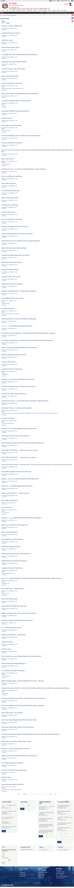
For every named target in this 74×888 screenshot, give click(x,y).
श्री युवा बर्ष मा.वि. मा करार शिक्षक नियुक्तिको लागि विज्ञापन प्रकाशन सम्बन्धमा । (19, 428)
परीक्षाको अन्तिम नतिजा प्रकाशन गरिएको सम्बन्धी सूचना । (14, 248)
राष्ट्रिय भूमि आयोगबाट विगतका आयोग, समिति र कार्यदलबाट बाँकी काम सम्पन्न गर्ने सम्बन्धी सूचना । (23, 698)
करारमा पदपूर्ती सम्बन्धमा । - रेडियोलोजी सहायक (12, 588)
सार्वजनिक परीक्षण (41, 876)
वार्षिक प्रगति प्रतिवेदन (42, 870)
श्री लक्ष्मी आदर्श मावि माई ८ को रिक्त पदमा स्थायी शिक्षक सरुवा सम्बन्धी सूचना (18, 319)
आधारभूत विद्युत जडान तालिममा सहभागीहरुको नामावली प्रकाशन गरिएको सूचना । (19, 54)
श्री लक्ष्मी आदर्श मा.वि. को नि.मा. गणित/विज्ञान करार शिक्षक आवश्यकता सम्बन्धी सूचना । (21, 241)
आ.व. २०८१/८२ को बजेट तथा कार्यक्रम (8, 817)
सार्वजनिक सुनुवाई (41, 874)
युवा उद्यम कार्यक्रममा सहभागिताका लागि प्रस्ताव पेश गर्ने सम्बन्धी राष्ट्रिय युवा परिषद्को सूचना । (23, 443)
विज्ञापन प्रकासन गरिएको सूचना (8, 183)
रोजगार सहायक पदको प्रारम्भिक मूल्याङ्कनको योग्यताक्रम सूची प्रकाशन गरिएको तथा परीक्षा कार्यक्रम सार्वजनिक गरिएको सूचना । (30, 734)
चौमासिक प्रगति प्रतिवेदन (42, 872)
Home (2, 15)
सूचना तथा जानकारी (42, 10)
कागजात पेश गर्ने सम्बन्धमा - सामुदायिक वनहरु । (12, 26)
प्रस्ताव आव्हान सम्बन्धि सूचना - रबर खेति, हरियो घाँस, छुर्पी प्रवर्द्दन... (17, 408)
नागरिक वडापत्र (22, 874)
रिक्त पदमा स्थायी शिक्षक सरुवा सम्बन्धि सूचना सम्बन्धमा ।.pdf (13, 88)
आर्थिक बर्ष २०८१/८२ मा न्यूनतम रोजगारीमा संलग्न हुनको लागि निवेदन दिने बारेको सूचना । (21, 518)
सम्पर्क (58, 10)
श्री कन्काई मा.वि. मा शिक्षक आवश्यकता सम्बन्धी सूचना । (14, 394)
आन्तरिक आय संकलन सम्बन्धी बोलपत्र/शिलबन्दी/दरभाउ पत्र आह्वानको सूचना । (19, 756)
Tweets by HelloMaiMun (43, 849)
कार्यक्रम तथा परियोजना (21, 10)
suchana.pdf (5, 693)
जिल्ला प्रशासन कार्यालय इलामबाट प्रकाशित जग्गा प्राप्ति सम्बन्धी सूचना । (18, 727)
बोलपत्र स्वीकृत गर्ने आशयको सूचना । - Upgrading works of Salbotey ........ (20, 457)
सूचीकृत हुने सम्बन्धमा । (6, 777)
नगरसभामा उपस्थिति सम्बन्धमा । (8, 212)
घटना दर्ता (21, 870)
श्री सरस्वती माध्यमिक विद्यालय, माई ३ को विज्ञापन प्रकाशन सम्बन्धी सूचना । (18, 386)
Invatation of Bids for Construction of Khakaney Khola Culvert (50, 12)
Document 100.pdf (6, 130)
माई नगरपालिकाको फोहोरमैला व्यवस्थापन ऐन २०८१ (65, 823)
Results (3, 863)
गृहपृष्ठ (3, 10)
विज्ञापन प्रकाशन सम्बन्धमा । (8, 159)
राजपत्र (53, 10)
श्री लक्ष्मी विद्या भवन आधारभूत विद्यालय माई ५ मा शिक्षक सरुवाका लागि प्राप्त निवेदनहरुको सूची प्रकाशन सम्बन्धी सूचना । (28, 333)
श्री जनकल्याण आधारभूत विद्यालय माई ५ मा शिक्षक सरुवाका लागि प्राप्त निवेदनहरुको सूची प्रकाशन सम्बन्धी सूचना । (27, 340)
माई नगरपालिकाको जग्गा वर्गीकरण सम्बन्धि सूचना (12, 539)
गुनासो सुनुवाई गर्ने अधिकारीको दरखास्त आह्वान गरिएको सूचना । (15, 111)
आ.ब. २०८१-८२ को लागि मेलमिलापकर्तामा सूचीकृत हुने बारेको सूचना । (17, 326)
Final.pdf (17, 313)
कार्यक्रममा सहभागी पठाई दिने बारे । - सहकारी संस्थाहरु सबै (15, 493)
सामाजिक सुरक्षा (22, 872)
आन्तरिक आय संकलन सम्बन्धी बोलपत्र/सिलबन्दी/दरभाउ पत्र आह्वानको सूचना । (19, 347)
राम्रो (3, 854)
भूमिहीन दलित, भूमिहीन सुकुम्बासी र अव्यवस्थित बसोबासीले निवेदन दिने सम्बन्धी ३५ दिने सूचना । (23, 681)
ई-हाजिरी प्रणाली (22, 876)
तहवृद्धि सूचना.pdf (6, 374)
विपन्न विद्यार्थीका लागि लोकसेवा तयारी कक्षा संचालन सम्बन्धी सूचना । (16, 471)
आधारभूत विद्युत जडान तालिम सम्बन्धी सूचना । (11, 125)
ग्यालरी (49, 10)
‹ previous (25, 794)
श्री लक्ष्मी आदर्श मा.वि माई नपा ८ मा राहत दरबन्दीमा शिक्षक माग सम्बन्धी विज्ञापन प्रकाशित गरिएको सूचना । (25, 401)
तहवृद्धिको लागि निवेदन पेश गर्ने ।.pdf (9, 573)
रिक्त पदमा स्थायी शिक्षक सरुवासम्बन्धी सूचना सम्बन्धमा (13, 354)
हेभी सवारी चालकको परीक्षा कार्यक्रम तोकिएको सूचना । (13, 663)
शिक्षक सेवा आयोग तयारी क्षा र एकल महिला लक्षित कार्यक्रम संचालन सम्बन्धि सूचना (19, 93)
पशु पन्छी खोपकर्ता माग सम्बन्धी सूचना (9, 205)
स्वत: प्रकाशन (40, 877)
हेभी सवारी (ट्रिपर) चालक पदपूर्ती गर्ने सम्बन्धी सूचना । (13, 670)
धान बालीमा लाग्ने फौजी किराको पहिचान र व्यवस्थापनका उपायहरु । (16, 101)
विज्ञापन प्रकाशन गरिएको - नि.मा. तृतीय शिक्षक (11, 713)
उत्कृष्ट (4, 853)
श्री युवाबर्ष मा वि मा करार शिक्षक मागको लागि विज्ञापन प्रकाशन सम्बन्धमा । (18, 379)
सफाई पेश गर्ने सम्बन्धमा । (7, 118)
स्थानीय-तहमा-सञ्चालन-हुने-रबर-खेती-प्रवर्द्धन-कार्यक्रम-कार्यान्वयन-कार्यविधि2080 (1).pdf (18, 413)
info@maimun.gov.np (60, 877)
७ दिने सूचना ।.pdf (6, 583)
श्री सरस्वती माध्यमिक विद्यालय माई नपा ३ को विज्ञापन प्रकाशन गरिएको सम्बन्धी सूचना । (21, 135)
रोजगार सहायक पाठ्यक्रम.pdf (16, 789)
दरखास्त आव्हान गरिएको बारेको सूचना (10, 76)
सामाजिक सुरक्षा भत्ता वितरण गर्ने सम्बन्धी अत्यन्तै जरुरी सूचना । (15, 436)
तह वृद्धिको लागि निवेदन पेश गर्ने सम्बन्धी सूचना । (12, 369)
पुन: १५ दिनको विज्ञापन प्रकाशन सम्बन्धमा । (11, 627)
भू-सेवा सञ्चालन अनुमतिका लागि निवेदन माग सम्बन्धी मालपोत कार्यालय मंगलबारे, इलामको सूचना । (23, 705)
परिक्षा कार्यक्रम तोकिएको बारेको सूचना (10, 269)
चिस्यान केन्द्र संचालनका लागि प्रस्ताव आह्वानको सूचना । (14, 770)
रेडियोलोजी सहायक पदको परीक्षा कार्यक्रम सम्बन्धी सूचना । (14, 561)
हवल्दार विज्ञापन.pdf (6, 164)
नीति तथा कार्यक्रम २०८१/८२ (6, 821)
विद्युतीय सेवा (29, 10)
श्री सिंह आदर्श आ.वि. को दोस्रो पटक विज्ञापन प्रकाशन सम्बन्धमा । (16, 741)
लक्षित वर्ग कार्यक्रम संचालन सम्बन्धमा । (10, 198)
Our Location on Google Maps (62, 849)
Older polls (4, 862)
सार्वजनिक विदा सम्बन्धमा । (7, 40)
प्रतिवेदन (35, 10)
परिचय (7, 10)
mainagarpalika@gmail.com (63, 876)
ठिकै (3, 856)
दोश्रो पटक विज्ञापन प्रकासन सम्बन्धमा (10, 47)
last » (56, 794)
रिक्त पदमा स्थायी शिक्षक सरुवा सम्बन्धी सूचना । (12, 83)
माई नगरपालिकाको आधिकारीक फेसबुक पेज (26, 849)
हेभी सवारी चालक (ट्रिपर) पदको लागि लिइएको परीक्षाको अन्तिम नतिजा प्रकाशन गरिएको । (21, 656)
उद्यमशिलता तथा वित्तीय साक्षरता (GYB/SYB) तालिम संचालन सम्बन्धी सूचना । (19, 613)
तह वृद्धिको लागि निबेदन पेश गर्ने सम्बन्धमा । (11, 33)
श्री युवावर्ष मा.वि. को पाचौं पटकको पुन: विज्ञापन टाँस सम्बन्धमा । (16, 748)
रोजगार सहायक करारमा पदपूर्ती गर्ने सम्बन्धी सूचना (12, 784)
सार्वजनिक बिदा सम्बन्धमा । (7, 642)
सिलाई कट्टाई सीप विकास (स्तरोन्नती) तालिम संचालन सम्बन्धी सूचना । (17, 620)
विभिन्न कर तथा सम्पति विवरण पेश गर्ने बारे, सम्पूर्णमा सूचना (14, 525)
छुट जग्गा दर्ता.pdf (6, 512)
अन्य (3, 831)
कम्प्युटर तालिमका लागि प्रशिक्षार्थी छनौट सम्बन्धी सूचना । (14, 606)
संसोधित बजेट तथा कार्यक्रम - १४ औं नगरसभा (8, 826)
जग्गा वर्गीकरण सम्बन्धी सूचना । (8, 308)
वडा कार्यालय (12, 10)
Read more (4, 29)
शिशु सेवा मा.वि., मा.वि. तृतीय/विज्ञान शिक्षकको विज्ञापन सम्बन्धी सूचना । (17, 486)
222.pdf (4, 105)
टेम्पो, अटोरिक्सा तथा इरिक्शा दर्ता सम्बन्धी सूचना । (12, 763)
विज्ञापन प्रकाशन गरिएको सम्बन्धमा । (9, 599)
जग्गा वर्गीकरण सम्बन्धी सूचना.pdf (8, 313)
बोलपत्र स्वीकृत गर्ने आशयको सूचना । (10, 500)
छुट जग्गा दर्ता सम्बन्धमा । (7, 507)
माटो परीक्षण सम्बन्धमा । (6, 649)
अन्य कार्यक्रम (63, 10)
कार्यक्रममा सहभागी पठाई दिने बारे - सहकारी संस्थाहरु (13, 635)
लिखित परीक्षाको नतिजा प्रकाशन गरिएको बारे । (12, 262)
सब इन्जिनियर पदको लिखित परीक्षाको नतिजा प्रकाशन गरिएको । (16, 255)
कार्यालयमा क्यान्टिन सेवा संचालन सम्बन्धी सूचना (12, 284)
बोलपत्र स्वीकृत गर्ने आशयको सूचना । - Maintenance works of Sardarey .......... (21, 450)
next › (50, 794)
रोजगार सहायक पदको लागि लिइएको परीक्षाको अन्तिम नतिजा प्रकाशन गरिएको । (19, 720)
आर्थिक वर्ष (3, 21)
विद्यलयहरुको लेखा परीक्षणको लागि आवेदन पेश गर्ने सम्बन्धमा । (15, 226)
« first (19, 794)
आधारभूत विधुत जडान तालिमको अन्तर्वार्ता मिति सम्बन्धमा (13, 62)
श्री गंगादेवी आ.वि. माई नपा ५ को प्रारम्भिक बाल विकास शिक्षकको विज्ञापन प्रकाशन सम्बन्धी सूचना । (24, 169)
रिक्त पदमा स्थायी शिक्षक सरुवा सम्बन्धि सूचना (11, 176)
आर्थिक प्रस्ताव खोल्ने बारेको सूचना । (10, 532)
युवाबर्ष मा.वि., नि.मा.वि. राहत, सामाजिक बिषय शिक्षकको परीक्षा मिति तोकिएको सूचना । (20, 479)
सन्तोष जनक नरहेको (6, 857)
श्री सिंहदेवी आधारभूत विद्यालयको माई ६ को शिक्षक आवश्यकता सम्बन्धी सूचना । (19, 291)
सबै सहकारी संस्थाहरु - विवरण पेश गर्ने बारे (11, 277)
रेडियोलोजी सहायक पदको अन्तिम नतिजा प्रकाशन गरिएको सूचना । (16, 553)
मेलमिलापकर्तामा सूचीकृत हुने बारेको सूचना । (11, 546)
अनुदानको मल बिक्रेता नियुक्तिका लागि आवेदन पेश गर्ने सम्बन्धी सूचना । (17, 234)
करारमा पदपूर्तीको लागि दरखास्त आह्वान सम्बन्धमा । (13, 298)
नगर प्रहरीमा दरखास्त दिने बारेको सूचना (10, 190)
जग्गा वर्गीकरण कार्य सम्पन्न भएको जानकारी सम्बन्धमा (13, 69)
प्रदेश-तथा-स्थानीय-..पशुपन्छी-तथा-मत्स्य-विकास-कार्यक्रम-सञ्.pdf (46, 413)
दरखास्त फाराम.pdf (6, 303)
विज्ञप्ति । (34, 12)
